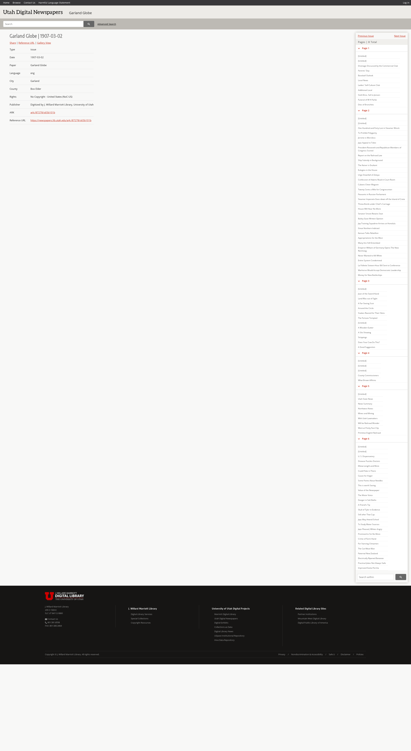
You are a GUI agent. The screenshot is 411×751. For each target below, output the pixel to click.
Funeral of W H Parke (367, 99)
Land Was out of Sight (367, 298)
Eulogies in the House (367, 170)
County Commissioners (368, 375)
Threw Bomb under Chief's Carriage (374, 204)
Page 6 (365, 438)
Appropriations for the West (370, 238)
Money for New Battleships (370, 275)
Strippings (362, 337)
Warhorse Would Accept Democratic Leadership (379, 270)
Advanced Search (106, 24)
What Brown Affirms (367, 380)
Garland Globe (80, 13)
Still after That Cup (366, 514)
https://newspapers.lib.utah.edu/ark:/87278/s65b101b (61, 120)
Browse (17, 2)
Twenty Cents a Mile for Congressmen (375, 189)
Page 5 (365, 386)
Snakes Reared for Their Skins (371, 313)
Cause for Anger (365, 475)
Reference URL (26, 42)
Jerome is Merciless (367, 137)
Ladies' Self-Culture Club (369, 85)
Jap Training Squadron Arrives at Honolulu (376, 223)
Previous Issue (366, 35)
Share (13, 42)
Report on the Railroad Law (370, 155)
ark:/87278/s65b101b (43, 112)
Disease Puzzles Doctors (369, 461)
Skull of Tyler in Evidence (369, 509)
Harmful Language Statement (54, 2)
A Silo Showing (364, 332)
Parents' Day (363, 70)
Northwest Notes (365, 408)
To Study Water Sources (368, 524)
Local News (363, 80)
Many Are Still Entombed (369, 243)
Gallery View (44, 42)
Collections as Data (223, 627)
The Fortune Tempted (367, 318)
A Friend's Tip (364, 505)
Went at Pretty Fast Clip (368, 428)
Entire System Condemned (370, 260)
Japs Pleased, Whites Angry (370, 529)
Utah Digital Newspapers (226, 618)
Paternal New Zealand (368, 553)
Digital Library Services (141, 614)
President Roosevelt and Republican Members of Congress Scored (379, 149)
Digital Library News (223, 631)
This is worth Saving (367, 485)
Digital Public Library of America (313, 622)
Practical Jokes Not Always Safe (372, 563)
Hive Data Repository (224, 640)
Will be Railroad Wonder (368, 423)
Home (6, 2)
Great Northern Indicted (368, 228)
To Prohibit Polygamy (367, 133)
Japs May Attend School (368, 519)
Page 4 (365, 352)
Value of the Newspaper (368, 490)
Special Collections (139, 618)
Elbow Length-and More (368, 466)
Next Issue (400, 35)
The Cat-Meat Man (366, 548)
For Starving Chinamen (368, 543)
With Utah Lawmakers (368, 418)
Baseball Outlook (365, 75)
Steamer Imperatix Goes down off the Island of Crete (381, 199)
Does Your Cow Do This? (369, 342)
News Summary (365, 403)
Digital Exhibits (221, 622)
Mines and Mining (366, 413)
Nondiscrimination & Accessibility (307, 654)
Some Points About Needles (370, 480)
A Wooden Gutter (365, 327)
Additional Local (365, 90)
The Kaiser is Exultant (367, 165)
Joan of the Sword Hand (368, 293)
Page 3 (365, 280)
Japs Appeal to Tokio (367, 142)
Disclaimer (345, 654)
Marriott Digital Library (225, 614)
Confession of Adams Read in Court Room (376, 179)
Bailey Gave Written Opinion (370, 218)
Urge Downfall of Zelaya (369, 175)
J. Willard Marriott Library (57, 606)
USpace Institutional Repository (229, 635)
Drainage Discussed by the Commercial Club (378, 65)
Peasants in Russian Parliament (372, 194)
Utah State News (365, 399)
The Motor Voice (365, 495)
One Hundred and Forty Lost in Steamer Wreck (378, 128)
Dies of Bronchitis (366, 104)
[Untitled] (362, 56)
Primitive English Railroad (369, 432)
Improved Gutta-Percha (368, 568)
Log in (406, 2)
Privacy (281, 654)
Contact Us (29, 2)
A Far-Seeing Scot (366, 303)
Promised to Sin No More (369, 534)
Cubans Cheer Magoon (368, 184)
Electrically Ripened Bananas (371, 558)
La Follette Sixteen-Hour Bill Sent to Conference (379, 265)
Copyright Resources (141, 622)
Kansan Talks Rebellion (368, 233)
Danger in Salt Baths (367, 500)
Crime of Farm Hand (367, 538)
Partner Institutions (307, 614)
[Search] (88, 24)
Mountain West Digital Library (312, 618)
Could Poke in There (367, 471)
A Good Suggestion (366, 347)
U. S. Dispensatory (366, 456)
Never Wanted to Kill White (370, 255)
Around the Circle (366, 308)
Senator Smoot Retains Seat (370, 213)
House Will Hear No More (369, 208)
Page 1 (365, 48)
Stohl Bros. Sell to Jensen (369, 95)
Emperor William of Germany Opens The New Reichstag (378, 249)
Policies (359, 654)
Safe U (332, 654)
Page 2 (365, 110)
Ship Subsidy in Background (370, 160)
